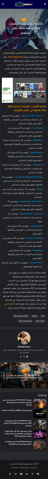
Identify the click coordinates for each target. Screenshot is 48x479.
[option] (24, 375)
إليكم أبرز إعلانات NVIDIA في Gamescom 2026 (17, 410)
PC (42, 316)
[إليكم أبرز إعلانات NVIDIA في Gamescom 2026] (39, 413)
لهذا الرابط (13, 304)
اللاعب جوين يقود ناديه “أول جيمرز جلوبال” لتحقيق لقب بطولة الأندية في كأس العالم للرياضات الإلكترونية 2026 (18, 434)
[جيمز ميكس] (24, 4)
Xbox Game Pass (16, 57)
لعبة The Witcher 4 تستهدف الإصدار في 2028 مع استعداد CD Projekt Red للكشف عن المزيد (24, 378)
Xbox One (39, 321)
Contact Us (14, 468)
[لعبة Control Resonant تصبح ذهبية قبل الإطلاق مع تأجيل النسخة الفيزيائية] (39, 445)
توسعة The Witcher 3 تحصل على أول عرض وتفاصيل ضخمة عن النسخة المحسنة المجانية (17, 402)
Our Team (34, 468)
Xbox (34, 316)
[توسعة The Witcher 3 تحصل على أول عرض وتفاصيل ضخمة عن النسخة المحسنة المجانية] (39, 403)
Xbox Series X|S (25, 321)
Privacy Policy (24, 468)
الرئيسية (25, 14)
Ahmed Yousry (24, 347)
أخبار (20, 14)
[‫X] (24, 356)
